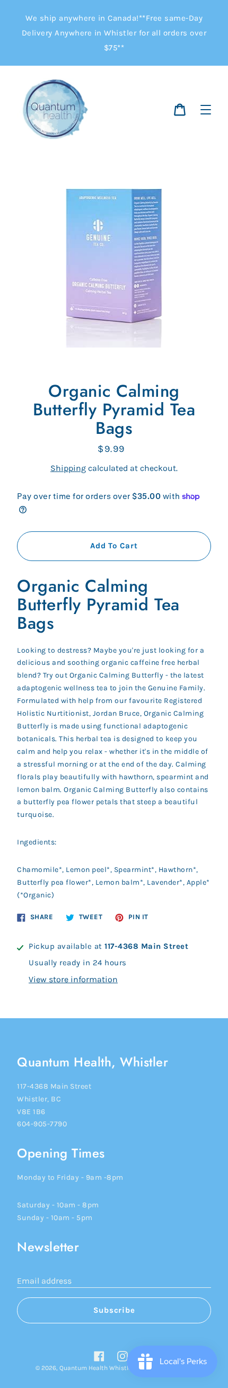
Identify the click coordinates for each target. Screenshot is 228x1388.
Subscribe (114, 1310)
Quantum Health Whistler (96, 1368)
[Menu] (205, 109)
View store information (73, 979)
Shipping (68, 468)
